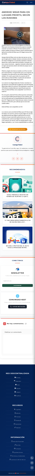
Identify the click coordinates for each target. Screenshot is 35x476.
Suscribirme (17, 285)
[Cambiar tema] (32, 458)
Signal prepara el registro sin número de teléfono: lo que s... (17, 195)
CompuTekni (22, 473)
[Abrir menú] (31, 2)
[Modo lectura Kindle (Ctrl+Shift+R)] (32, 463)
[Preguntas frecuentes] (17, 158)
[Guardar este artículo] (32, 467)
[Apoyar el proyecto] (13, 158)
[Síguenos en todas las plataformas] (21, 158)
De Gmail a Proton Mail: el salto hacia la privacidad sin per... (17, 246)
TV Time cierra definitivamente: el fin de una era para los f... (17, 221)
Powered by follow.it (17, 288)
